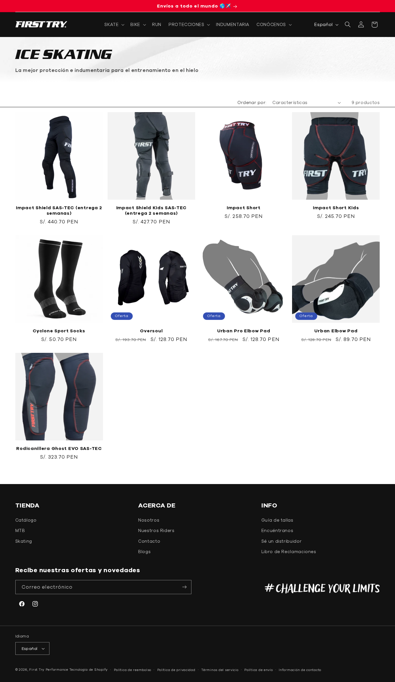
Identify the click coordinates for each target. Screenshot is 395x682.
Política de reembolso (132, 670)
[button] (114, 24)
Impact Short (244, 207)
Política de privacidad (176, 670)
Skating (23, 541)
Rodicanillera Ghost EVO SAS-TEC (58, 448)
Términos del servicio (219, 670)
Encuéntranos (277, 530)
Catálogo (26, 520)
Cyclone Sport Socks (59, 330)
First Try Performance (48, 669)
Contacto (149, 541)
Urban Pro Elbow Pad (243, 330)
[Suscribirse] (184, 587)
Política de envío (258, 670)
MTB (20, 530)
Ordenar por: (251, 102)
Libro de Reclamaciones (288, 551)
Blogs (144, 551)
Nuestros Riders (156, 530)
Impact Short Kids (336, 207)
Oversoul (151, 330)
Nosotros (148, 520)
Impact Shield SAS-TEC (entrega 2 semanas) (59, 210)
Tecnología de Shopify (88, 669)
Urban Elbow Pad (335, 330)
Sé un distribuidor (281, 541)
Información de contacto (300, 670)
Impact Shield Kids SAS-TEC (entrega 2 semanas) (151, 210)
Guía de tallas (277, 520)
